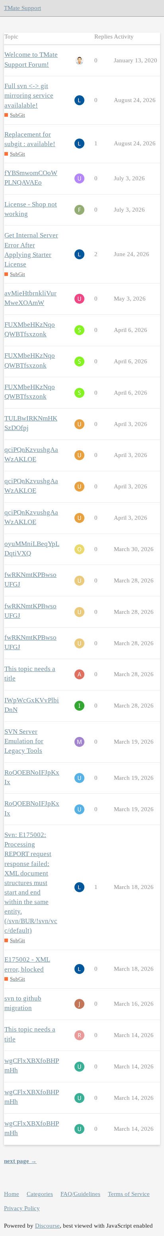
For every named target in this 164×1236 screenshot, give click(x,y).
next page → (20, 1161)
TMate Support (22, 8)
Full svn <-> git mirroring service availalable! (28, 95)
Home (11, 1194)
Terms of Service (129, 1194)
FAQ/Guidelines (80, 1194)
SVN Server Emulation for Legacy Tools (23, 741)
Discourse (47, 1226)
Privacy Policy (22, 1208)
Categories (40, 1194)
